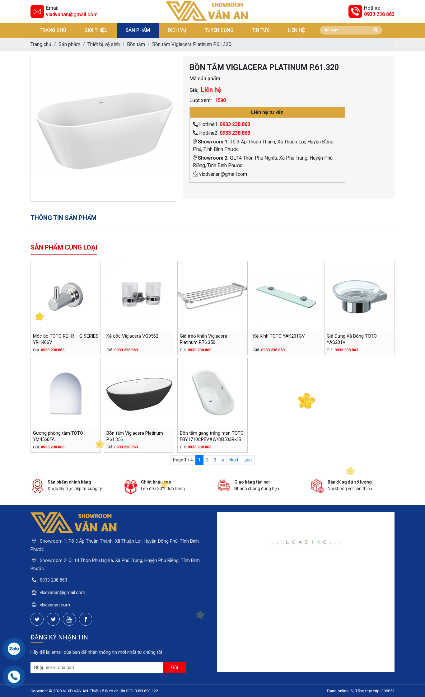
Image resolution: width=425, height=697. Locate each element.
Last (248, 459)
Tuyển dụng (219, 30)
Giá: (193, 90)
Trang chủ (53, 30)
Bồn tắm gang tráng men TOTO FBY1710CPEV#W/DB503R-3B (212, 436)
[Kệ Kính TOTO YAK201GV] (286, 296)
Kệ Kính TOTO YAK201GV (279, 336)
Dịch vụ (177, 30)
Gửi (174, 667)
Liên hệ (296, 30)
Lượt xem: (200, 100)
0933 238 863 (379, 14)
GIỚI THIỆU (96, 30)
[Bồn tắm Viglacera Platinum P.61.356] (139, 393)
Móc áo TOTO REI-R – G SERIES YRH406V (65, 339)
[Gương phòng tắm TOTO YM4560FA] (65, 393)
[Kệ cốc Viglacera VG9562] (139, 296)
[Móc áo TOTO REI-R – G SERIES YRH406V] (65, 296)
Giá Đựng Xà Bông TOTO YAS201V (352, 339)
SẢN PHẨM (138, 30)
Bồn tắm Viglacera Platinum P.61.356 (134, 436)
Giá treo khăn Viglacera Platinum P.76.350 (203, 339)
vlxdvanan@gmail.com (72, 14)
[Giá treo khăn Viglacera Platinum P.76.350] (212, 296)
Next (233, 459)
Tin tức (261, 30)
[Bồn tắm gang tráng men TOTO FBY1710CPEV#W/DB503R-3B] (212, 393)
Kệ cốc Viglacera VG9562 (132, 336)
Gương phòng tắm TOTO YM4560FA (58, 436)
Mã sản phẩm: (205, 79)
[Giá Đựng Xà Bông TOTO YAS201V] (359, 296)
